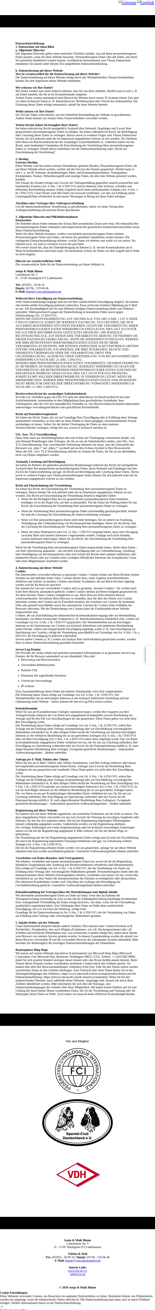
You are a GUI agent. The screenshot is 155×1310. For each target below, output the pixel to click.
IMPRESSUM (77, 1274)
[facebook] (150, 650)
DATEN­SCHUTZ (77, 1271)
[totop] (150, 659)
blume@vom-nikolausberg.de (43, 291)
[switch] (2, 1306)
